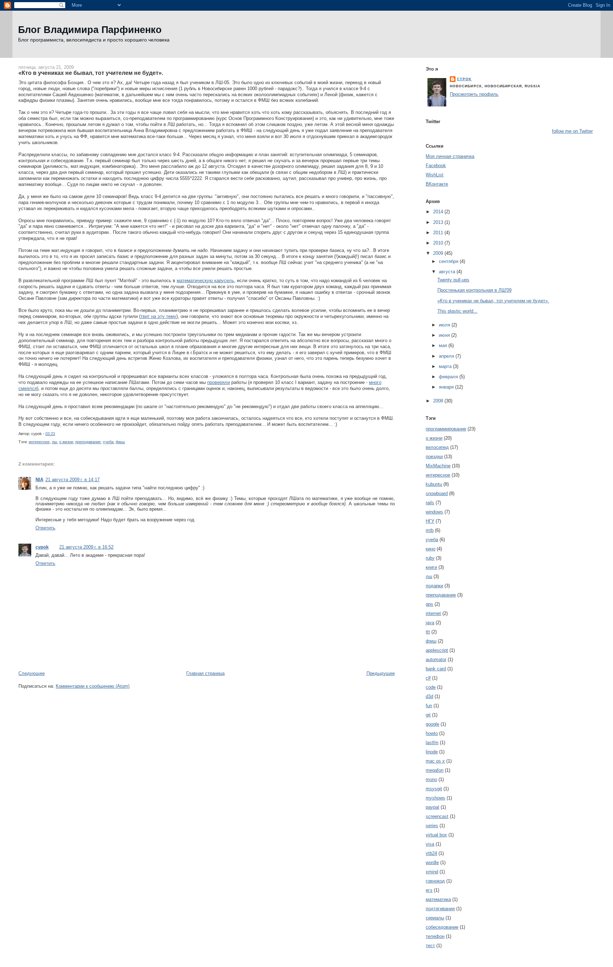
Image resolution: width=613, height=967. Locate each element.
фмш (120, 442)
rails (430, 502)
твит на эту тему (158, 316)
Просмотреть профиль (474, 94)
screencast (437, 816)
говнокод (435, 881)
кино (430, 548)
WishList (434, 174)
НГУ (430, 521)
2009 (438, 253)
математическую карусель (205, 280)
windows (434, 512)
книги (431, 567)
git (428, 715)
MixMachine (438, 465)
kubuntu (434, 484)
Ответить (45, 528)
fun (429, 705)
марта (446, 366)
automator (436, 659)
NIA (39, 479)
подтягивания (440, 908)
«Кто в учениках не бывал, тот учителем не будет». (90, 73)
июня (445, 335)
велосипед (437, 447)
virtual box (436, 834)
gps (429, 604)
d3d (429, 696)
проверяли (218, 382)
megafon (434, 770)
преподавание (88, 442)
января (447, 387)
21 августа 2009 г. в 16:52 (86, 547)
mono (431, 779)
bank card (436, 668)
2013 (438, 222)
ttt (428, 631)
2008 (438, 400)
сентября (449, 261)
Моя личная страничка (450, 156)
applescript (437, 650)
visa (430, 844)
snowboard (437, 493)
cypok (42, 547)
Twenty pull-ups (453, 279)
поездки (434, 456)
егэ (429, 890)
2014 (438, 211)
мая (443, 345)
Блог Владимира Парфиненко (90, 29)
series (432, 825)
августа (448, 271)
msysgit (434, 788)
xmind (432, 871)
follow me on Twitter (572, 131)
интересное (39, 442)
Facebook (436, 165)
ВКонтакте (437, 184)
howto (432, 733)
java (430, 622)
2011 (438, 232)
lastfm (432, 742)
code (431, 687)
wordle (432, 862)
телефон (435, 936)
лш (54, 442)
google (432, 724)
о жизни (66, 442)
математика (438, 899)
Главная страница (205, 673)
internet (433, 613)
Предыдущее (380, 673)
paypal (432, 807)
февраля (449, 376)
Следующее (31, 673)
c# (428, 678)
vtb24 (431, 853)
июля (445, 325)
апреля (447, 356)
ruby (430, 558)
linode (432, 751)
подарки (434, 585)
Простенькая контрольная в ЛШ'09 (474, 290)
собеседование (442, 927)
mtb (429, 530)
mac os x (435, 761)
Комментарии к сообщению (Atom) (92, 686)
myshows (435, 798)
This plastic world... (457, 311)
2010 (438, 243)
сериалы (435, 918)
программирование (446, 429)
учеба (108, 442)
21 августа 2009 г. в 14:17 (72, 479)
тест (430, 945)
